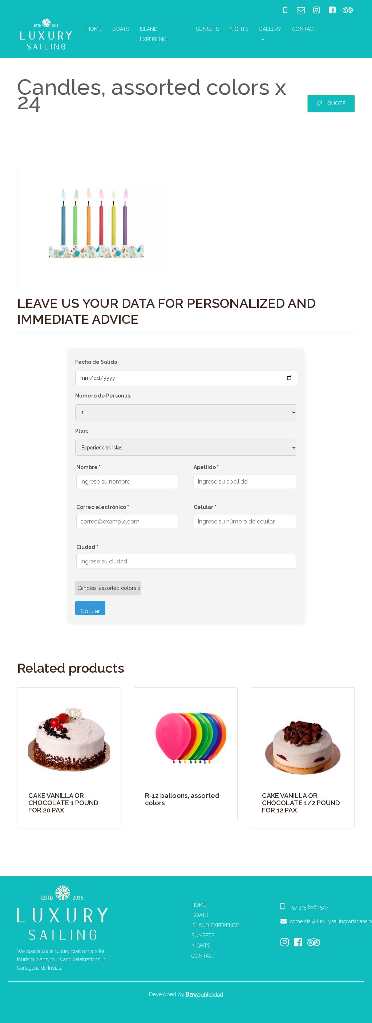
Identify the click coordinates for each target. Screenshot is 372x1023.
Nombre (88, 467)
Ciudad (87, 547)
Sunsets (207, 29)
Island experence (215, 925)
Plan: (81, 431)
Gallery (270, 29)
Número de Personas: (103, 396)
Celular (205, 507)
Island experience (154, 34)
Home (93, 29)
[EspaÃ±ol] (329, 29)
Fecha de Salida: (97, 362)
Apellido (206, 467)
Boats (120, 29)
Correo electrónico (102, 507)
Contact (304, 29)
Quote (336, 103)
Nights (239, 29)
